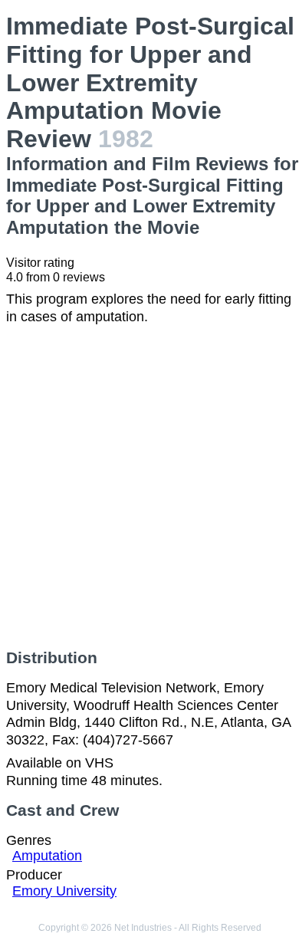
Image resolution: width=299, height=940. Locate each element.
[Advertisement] (149, 486)
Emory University (64, 891)
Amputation (47, 855)
